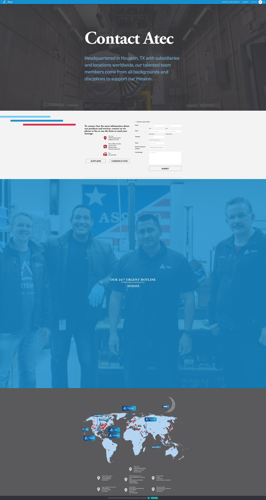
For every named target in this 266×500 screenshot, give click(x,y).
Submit (165, 168)
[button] (260, 2)
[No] (264, 498)
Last (166, 128)
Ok (148, 497)
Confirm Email (169, 134)
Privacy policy (154, 497)
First (150, 128)
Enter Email (151, 134)
